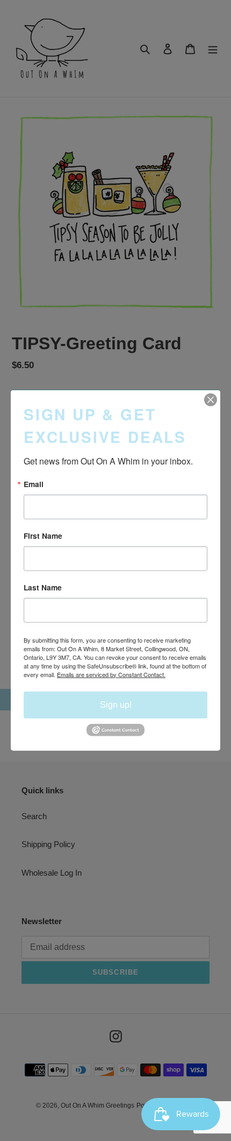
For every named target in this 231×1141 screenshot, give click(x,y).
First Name (43, 536)
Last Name (43, 587)
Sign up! (116, 704)
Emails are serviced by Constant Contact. (111, 674)
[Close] (210, 399)
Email (34, 484)
